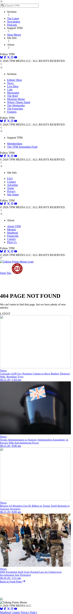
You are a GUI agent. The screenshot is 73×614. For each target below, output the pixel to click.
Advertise (12, 184)
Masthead (12, 232)
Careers (11, 239)
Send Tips (5, 272)
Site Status (13, 194)
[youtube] (15, 57)
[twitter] (8, 609)
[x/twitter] (9, 57)
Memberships (14, 143)
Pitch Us (12, 242)
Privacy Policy (29, 612)
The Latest (13, 18)
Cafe (9, 89)
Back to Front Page (11, 581)
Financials (12, 235)
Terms (10, 188)
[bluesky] (1, 57)
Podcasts (12, 24)
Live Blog (12, 86)
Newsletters (13, 21)
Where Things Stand (18, 102)
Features (11, 111)
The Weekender (16, 105)
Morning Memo (16, 99)
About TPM (14, 226)
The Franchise (15, 108)
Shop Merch (14, 34)
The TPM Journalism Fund (22, 146)
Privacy (11, 191)
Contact (11, 181)
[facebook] (5, 57)
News (10, 83)
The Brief (12, 95)
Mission (11, 229)
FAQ (10, 178)
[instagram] (12, 57)
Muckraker (13, 92)
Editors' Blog (14, 79)
